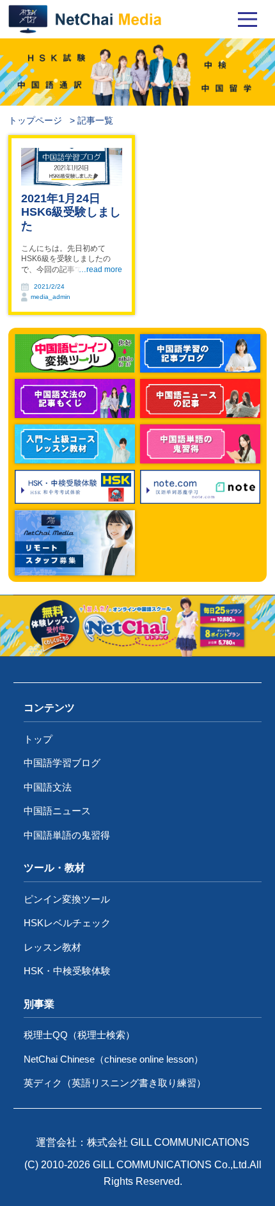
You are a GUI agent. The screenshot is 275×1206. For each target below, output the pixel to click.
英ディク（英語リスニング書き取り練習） (115, 1082)
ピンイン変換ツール (67, 899)
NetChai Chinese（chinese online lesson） (113, 1059)
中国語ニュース (57, 810)
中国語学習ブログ (62, 762)
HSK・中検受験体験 (67, 970)
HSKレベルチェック (67, 922)
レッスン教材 (52, 947)
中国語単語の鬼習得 (67, 835)
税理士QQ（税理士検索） (79, 1034)
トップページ (35, 120)
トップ (38, 739)
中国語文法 (48, 787)
